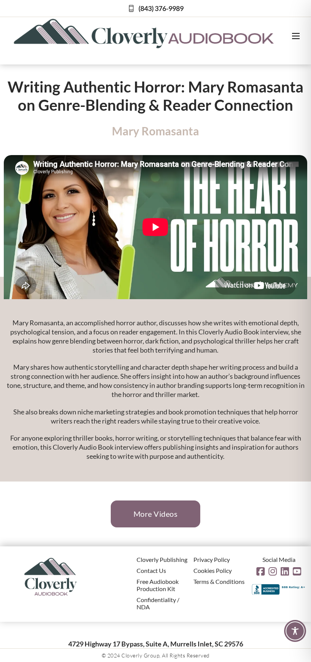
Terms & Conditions (219, 581)
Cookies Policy (212, 570)
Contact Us (151, 570)
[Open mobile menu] (296, 36)
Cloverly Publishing (162, 559)
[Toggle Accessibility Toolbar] (295, 631)
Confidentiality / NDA (158, 603)
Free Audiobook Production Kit (158, 585)
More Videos (156, 513)
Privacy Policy (211, 559)
